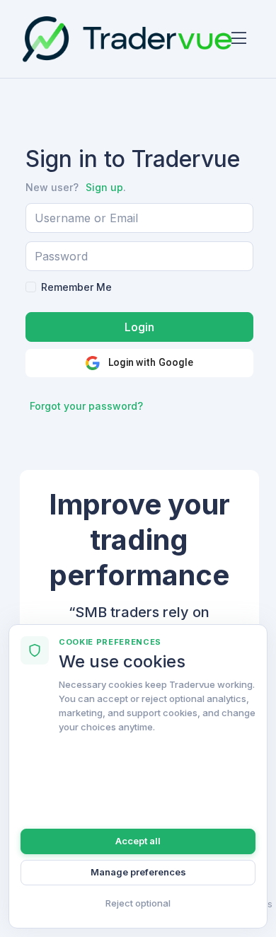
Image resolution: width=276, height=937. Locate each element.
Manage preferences (138, 872)
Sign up (104, 187)
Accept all (138, 840)
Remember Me (76, 287)
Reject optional (138, 903)
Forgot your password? (86, 406)
